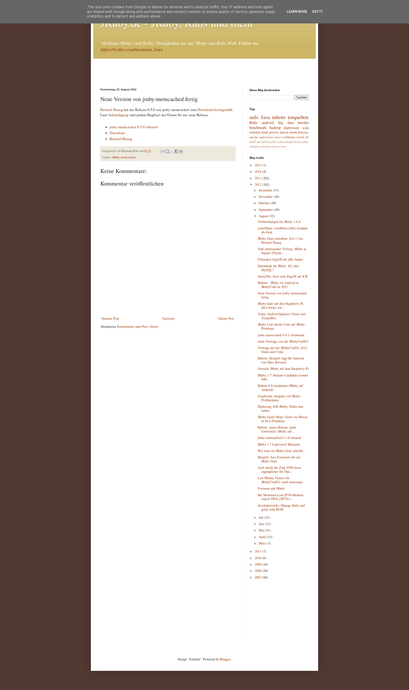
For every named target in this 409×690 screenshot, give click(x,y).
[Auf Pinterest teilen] (180, 151)
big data (286, 122)
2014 (258, 171)
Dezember (266, 190)
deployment (291, 127)
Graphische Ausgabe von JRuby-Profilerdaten (279, 398)
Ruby (253, 122)
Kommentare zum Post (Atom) (137, 326)
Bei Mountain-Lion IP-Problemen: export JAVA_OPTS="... (281, 497)
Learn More (297, 11)
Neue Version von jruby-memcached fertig (282, 295)
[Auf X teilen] (171, 151)
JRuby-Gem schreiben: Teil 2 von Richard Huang (280, 240)
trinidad (254, 132)
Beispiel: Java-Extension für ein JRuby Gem (279, 459)
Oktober (265, 203)
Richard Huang (111, 109)
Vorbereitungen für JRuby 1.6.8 (279, 221)
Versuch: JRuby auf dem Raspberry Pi (283, 368)
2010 (258, 558)
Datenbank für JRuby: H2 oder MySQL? (278, 268)
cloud (264, 132)
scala (305, 127)
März (263, 543)
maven (284, 132)
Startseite (168, 318)
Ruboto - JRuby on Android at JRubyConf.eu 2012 (278, 284)
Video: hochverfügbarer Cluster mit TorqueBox (282, 316)
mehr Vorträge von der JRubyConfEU (283, 341)
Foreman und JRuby (271, 488)
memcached (128, 157)
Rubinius (303, 132)
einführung (288, 137)
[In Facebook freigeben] (176, 151)
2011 (258, 551)
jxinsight (288, 141)
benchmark (258, 127)
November (266, 196)
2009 (258, 564)
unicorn (275, 146)
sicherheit (265, 146)
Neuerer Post (110, 318)
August (264, 216)
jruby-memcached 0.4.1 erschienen (281, 335)
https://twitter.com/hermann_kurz (132, 49)
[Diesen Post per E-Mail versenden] (162, 151)
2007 (258, 577)
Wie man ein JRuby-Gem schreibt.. (281, 450)
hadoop (275, 127)
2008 (258, 570)
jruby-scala (277, 141)
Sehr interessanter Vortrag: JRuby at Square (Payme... (282, 251)
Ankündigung (118, 114)
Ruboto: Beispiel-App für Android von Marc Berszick (281, 360)
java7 (252, 142)
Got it (317, 11)
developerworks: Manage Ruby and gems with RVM (281, 507)
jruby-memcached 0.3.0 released (279, 437)
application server (270, 137)
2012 (258, 184)
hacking (266, 141)
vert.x (283, 146)
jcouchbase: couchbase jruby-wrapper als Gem (283, 230)
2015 (258, 165)
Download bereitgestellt (214, 109)
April (263, 537)
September (266, 209)
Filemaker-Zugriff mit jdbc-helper (280, 259)
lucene (297, 141)
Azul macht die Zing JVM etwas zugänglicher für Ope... (279, 469)
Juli (261, 517)
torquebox (298, 116)
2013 (258, 178)
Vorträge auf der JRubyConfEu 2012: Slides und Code (283, 349)
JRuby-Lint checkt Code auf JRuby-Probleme (282, 326)
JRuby (115, 157)
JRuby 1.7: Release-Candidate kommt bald (283, 377)
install (300, 137)
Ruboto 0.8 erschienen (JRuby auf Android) (280, 387)
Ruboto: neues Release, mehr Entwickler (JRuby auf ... (277, 429)
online (305, 141)
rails (253, 116)
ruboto (278, 116)
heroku (303, 122)
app (259, 141)
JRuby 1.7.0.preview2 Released (279, 444)
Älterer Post (226, 318)
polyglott (254, 146)
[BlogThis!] (167, 151)
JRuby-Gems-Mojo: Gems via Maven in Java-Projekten (282, 419)
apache (253, 137)
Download (117, 132)
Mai (262, 530)
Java (265, 116)
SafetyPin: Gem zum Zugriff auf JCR (283, 276)
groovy (274, 132)
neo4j (293, 132)
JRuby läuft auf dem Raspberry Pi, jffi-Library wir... (281, 305)
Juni (262, 524)
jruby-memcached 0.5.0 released (134, 126)
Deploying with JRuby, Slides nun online (280, 408)
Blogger (225, 659)
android (268, 122)
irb (307, 137)
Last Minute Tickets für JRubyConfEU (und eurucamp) (280, 480)
